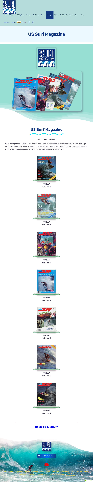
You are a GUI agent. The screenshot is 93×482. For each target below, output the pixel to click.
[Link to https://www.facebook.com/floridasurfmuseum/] (46, 461)
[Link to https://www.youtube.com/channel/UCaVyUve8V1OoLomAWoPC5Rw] (46, 465)
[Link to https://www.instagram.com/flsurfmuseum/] (46, 469)
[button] (33, 22)
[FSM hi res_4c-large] (46, 50)
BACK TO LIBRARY (46, 427)
